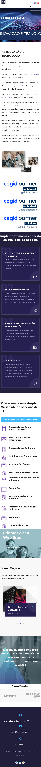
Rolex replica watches (16, 86)
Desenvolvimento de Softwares (20, 608)
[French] (37, 3)
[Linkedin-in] (20, 762)
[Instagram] (23, 762)
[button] (13, 547)
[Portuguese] (39, 3)
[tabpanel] (20, 601)
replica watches (31, 74)
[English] (35, 3)
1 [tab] (17, 623)
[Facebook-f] (16, 762)
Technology (13, 613)
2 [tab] (20, 623)
